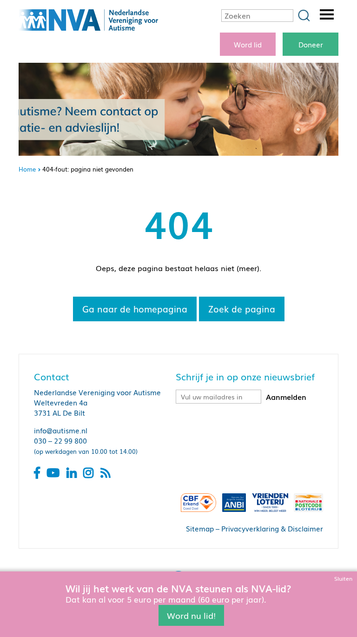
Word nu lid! (191, 615)
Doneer (310, 44)
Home (27, 169)
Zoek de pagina (241, 308)
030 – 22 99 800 (60, 440)
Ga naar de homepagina (134, 308)
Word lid (248, 44)
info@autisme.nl (60, 430)
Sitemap (200, 528)
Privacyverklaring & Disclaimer (272, 528)
